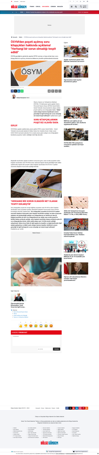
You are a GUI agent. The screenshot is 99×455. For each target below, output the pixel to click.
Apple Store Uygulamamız (81, 451)
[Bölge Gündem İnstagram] (77, 1)
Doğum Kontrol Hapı (32, 434)
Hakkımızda (48, 408)
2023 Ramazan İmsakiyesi (33, 437)
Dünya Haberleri (31, 429)
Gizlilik (57, 408)
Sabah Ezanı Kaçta (61, 431)
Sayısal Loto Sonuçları (47, 432)
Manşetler (16, 1)
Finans (32, 6)
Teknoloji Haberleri (46, 429)
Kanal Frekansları (75, 431)
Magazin (60, 6)
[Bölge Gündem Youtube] (80, 1)
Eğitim (20, 37)
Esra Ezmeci (15, 432)
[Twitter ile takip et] (70, 408)
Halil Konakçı (30, 431)
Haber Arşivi (22, 1)
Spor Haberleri (16, 429)
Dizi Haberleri (74, 429)
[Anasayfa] (11, 1)
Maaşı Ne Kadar (61, 435)
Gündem (53, 6)
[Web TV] (84, 1)
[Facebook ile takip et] (67, 408)
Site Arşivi (60, 437)
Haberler (15, 427)
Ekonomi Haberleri (46, 427)
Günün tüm (83, 12)
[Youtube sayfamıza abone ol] (73, 408)
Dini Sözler (74, 432)
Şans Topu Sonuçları (32, 432)
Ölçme (15, 313)
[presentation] (12, 12)
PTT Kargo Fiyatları (17, 435)
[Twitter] (15, 91)
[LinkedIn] (18, 91)
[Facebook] (12, 91)
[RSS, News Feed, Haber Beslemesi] (86, 408)
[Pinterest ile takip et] (83, 408)
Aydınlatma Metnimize (71, 453)
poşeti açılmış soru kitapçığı (20, 315)
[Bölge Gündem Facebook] (73, 1)
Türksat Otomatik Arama (33, 435)
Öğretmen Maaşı (75, 435)
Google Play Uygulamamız (55, 451)
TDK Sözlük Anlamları (47, 434)
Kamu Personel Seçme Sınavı (21, 312)
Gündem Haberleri (61, 427)
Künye (42, 408)
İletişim (53, 408)
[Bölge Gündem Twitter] (70, 1)
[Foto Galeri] (87, 1)
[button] (52, 91)
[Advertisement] (22, 110)
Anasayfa (15, 37)
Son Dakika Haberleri (32, 427)
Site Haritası (45, 437)
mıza (63, 453)
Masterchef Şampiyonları (48, 435)
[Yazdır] (49, 91)
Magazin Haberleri (75, 427)
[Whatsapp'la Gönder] (22, 91)
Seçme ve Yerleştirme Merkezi (21, 317)
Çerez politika (59, 453)
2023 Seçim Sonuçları (17, 437)
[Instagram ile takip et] (80, 408)
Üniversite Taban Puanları (63, 434)
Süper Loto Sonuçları (62, 432)
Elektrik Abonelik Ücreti (17, 431)
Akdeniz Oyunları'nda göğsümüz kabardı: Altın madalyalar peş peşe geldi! (44, 12)
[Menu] (71, 6)
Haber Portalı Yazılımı (18, 451)
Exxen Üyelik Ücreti (46, 431)
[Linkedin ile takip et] (76, 408)
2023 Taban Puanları (76, 434)
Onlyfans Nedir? (16, 434)
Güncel (38, 6)
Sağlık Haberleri (61, 429)
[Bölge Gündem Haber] (19, 6)
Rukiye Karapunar (21, 97)
